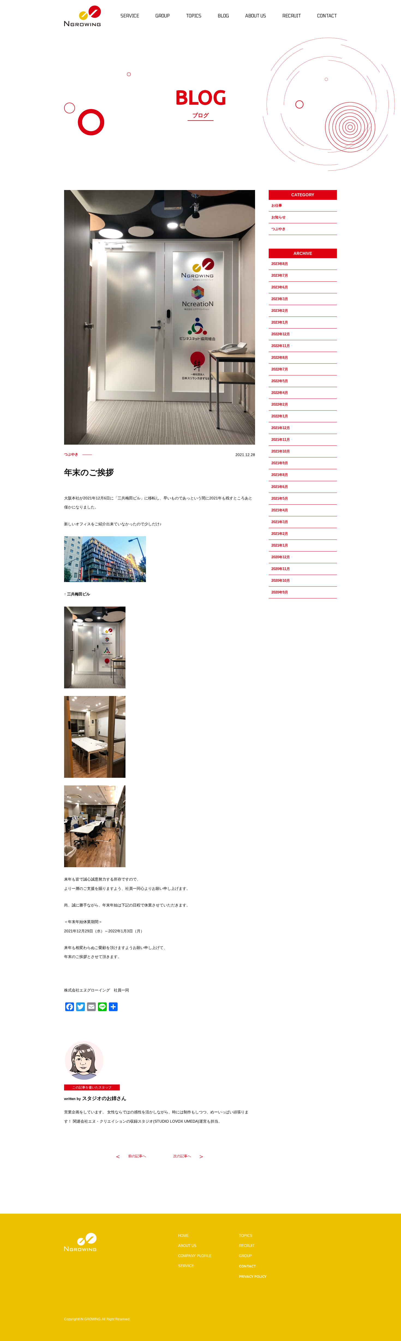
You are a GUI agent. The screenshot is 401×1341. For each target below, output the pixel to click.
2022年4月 (279, 393)
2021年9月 (279, 463)
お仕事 (276, 205)
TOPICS (245, 1236)
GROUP (245, 1256)
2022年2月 (279, 404)
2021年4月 (279, 510)
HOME (183, 1236)
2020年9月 (279, 592)
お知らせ (278, 217)
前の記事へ (137, 1156)
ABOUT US (187, 1246)
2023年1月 (279, 322)
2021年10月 (280, 451)
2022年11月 (280, 346)
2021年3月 (279, 522)
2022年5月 (279, 381)
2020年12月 (280, 557)
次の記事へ (182, 1156)
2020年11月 (280, 569)
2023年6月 (279, 287)
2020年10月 (280, 580)
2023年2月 (279, 311)
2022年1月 (279, 416)
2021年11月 (280, 440)
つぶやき (278, 229)
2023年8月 (279, 264)
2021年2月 (279, 534)
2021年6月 (279, 487)
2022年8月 (279, 357)
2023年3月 (279, 299)
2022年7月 (279, 369)
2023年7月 (279, 275)
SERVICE (186, 1266)
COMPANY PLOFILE (195, 1256)
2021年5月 (279, 498)
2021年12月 (280, 428)
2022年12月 (280, 334)
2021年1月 (279, 545)
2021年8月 (279, 475)
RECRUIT (247, 1246)
